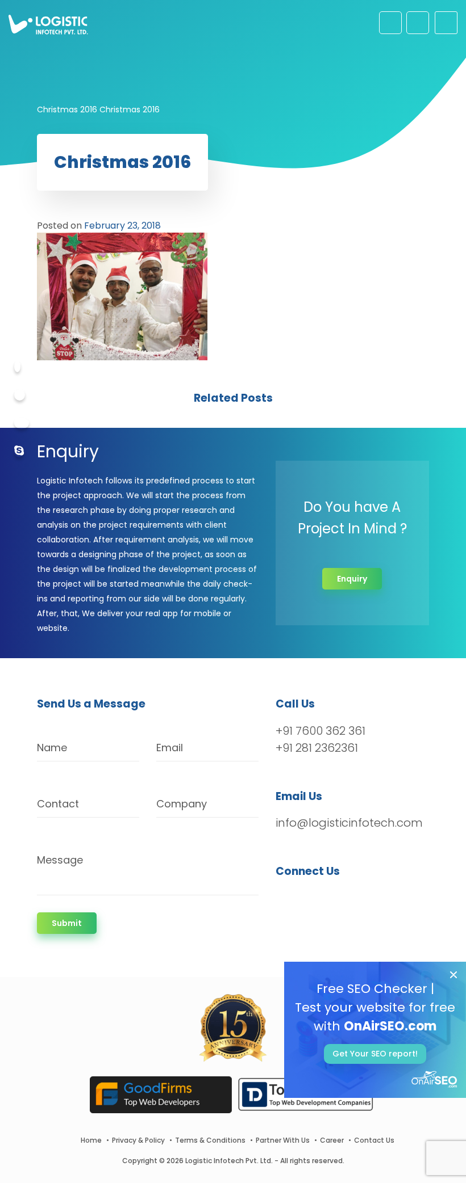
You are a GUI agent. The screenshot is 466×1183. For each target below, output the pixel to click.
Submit (67, 923)
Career (332, 1140)
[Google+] (21, 423)
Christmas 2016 (67, 109)
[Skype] (19, 451)
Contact (58, 804)
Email (169, 747)
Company (181, 804)
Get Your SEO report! (375, 1053)
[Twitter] (19, 395)
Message (60, 860)
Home (91, 1140)
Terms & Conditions (210, 1140)
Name (52, 747)
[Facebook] (17, 366)
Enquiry (352, 578)
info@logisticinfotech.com (349, 823)
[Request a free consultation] (390, 22)
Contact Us (374, 1140)
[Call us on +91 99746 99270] (417, 22)
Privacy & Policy (138, 1140)
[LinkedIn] (338, 901)
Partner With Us (283, 1140)
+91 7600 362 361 (320, 731)
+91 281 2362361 (317, 748)
